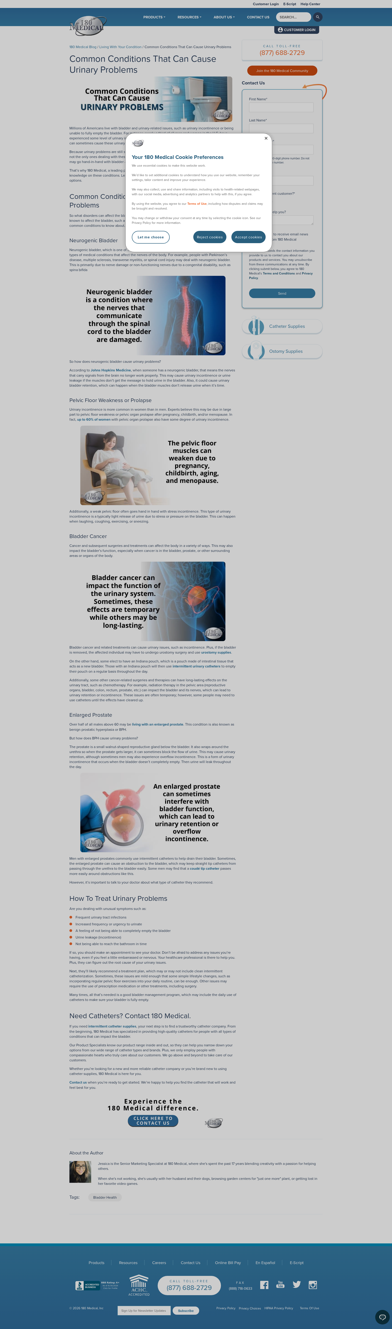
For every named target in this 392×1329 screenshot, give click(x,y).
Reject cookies (210, 237)
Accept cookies (248, 237)
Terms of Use (197, 203)
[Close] (266, 138)
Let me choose (151, 237)
